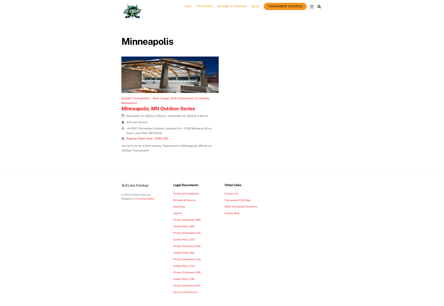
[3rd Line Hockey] (132, 18)
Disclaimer (179, 206)
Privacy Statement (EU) (186, 285)
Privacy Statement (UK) (187, 272)
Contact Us (231, 193)
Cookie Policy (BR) (184, 226)
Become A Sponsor (232, 6)
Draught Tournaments (135, 98)
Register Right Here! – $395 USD (147, 138)
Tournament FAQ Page (238, 200)
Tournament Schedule (285, 6)
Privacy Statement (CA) (187, 259)
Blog (255, 6)
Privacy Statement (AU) (186, 246)
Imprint (177, 213)
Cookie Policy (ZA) (183, 239)
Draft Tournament (181, 98)
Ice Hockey (202, 98)
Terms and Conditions (186, 193)
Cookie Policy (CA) (184, 265)
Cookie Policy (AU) (183, 252)
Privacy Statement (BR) (187, 219)
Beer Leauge (161, 98)
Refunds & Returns (184, 200)
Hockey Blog (232, 213)
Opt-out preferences (185, 292)
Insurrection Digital (144, 198)
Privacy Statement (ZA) (186, 232)
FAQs (187, 6)
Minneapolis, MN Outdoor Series (158, 108)
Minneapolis (129, 103)
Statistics (205, 6)
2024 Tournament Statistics (241, 206)
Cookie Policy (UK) (184, 278)
